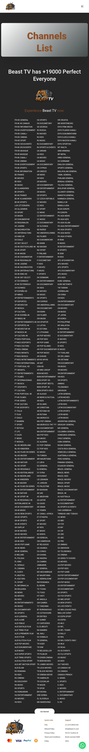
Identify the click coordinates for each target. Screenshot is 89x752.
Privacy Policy (49, 733)
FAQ (46, 725)
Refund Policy (49, 729)
